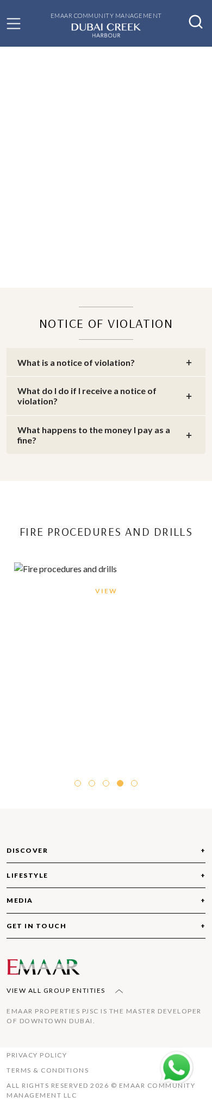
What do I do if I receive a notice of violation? (87, 395)
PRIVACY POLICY (37, 1055)
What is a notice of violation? (76, 362)
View (106, 591)
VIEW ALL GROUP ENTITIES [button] (57, 990)
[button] (13, 23)
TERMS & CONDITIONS (48, 1070)
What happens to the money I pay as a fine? (93, 434)
